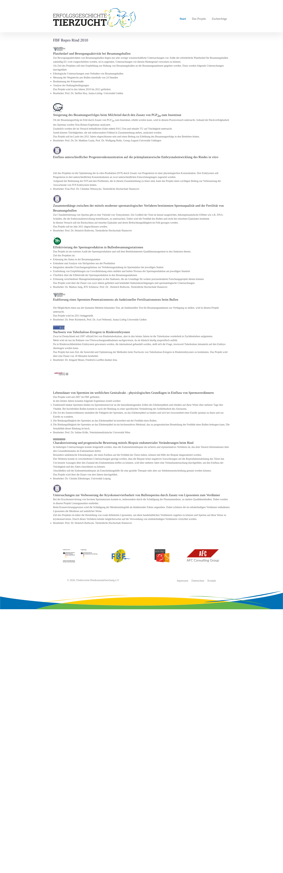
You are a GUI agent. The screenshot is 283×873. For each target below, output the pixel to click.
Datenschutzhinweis (10, 871)
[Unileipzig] (141, 439)
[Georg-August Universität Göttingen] (141, 107)
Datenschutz (197, 580)
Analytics (5, 772)
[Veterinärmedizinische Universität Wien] (141, 374)
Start (183, 18)
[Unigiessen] (141, 49)
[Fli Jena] (141, 327)
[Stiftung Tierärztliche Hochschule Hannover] (141, 150)
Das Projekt (199, 18)
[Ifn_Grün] (141, 240)
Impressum (182, 580)
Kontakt (212, 580)
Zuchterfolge (219, 18)
